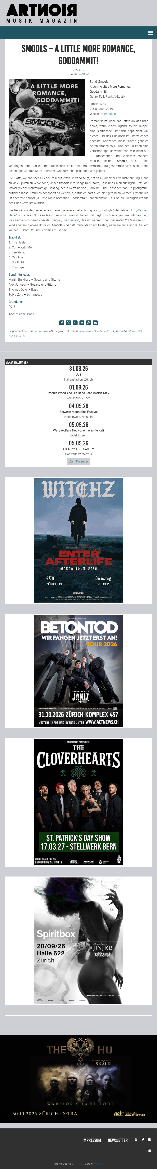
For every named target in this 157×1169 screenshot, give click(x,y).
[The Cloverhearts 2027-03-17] (78, 864)
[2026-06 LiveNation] (78, 601)
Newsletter (118, 1140)
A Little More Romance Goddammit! (87, 331)
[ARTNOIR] (42, 24)
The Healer (69, 220)
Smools (20, 335)
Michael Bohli (25, 314)
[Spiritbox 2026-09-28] (78, 1002)
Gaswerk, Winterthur (78, 448)
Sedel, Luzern (78, 429)
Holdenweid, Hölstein (79, 411)
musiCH (136, 331)
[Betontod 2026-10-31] (78, 725)
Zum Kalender (78, 461)
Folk (111, 331)
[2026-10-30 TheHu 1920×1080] (78, 1122)
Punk (12, 335)
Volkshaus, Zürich (78, 392)
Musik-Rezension (40, 331)
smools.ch (110, 114)
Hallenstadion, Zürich (78, 373)
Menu (150, 32)
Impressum (92, 1140)
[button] (61, 322)
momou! (98, 1164)
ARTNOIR (78, 1164)
